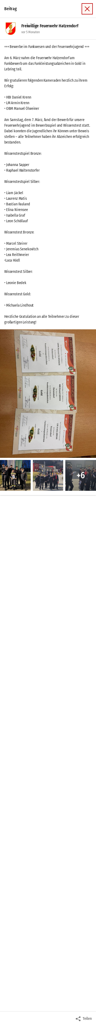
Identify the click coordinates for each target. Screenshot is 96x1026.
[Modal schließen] (87, 8)
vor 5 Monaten (30, 32)
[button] (48, 393)
